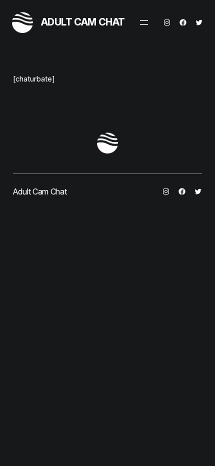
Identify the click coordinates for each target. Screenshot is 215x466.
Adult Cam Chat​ (83, 22)
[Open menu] (144, 22)
